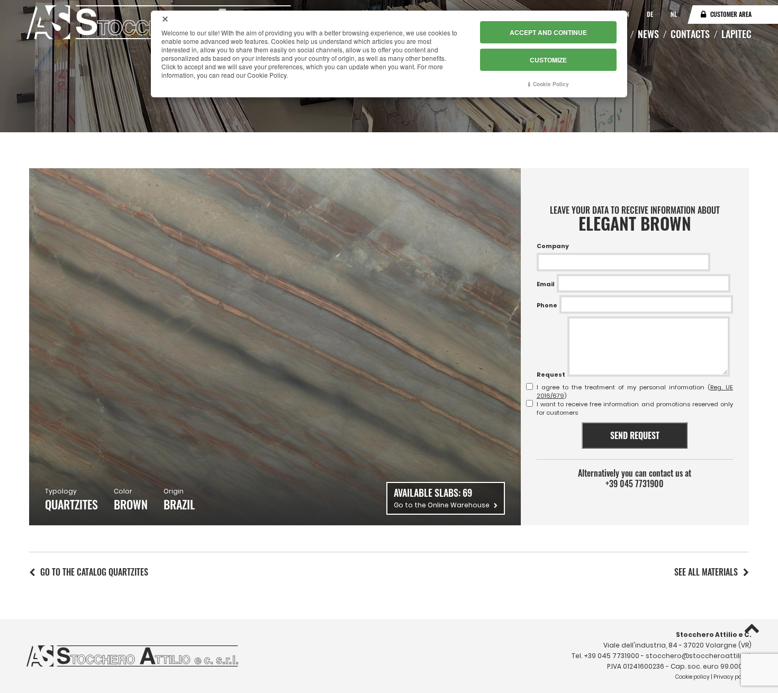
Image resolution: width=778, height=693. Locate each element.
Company (553, 246)
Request (551, 374)
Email (546, 284)
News (648, 34)
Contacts (690, 34)
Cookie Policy (551, 84)
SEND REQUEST (634, 435)
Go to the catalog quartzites (94, 572)
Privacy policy (732, 677)
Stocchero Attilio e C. (714, 634)
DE (651, 14)
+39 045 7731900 (634, 483)
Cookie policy (692, 677)
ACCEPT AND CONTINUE (548, 32)
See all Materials (706, 572)
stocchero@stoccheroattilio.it (699, 655)
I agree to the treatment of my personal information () (635, 391)
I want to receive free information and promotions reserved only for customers (635, 408)
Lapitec (736, 34)
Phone (547, 305)
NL (674, 14)
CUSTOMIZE (548, 60)
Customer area (731, 14)
